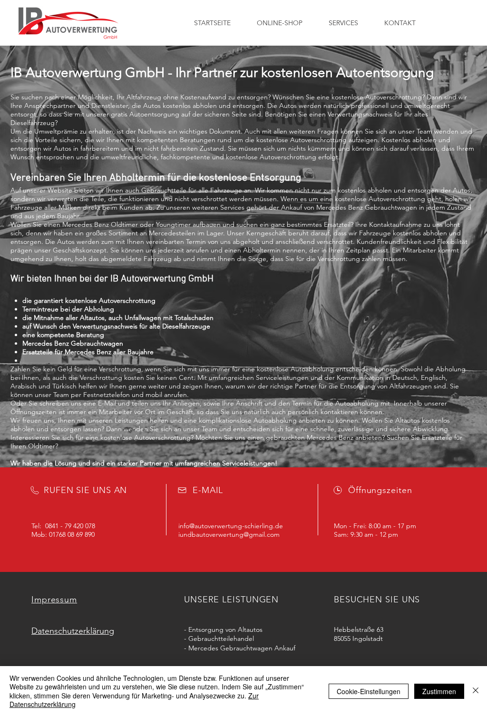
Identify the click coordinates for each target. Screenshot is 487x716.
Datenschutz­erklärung (72, 631)
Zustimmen (439, 691)
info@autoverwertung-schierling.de (230, 526)
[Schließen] (475, 691)
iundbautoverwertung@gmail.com (229, 534)
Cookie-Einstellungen (368, 691)
